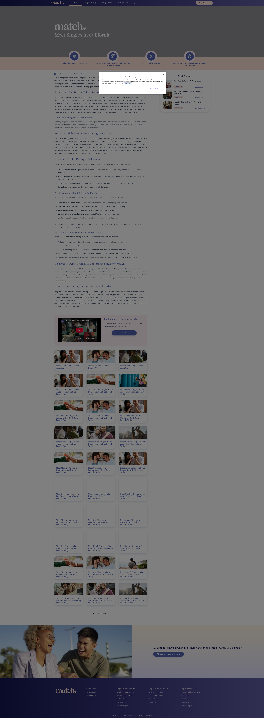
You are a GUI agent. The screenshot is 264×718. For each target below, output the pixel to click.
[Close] (163, 74)
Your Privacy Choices (153, 89)
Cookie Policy (127, 83)
